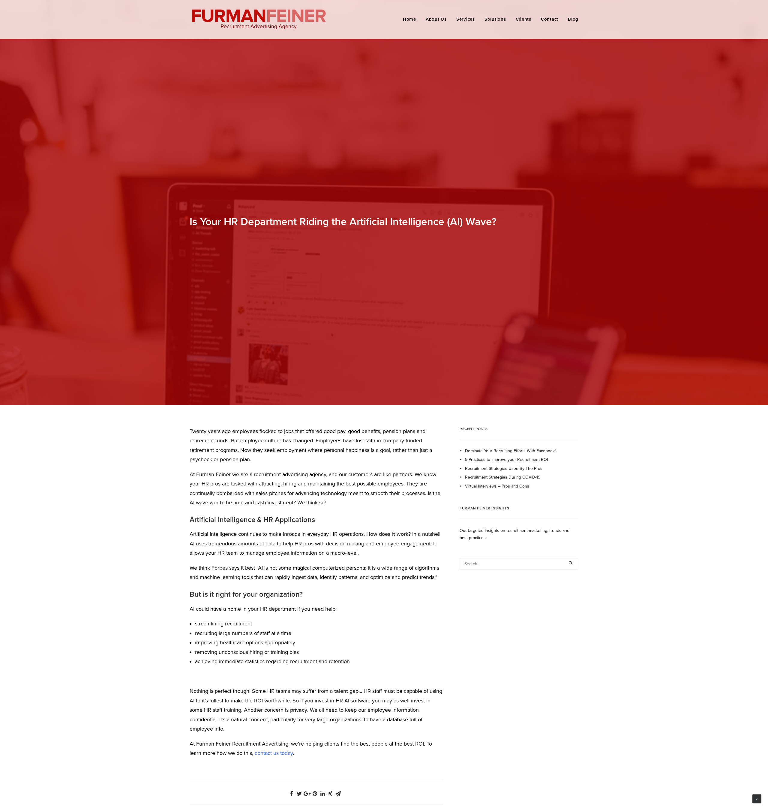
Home (409, 19)
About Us (436, 19)
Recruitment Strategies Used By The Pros (503, 468)
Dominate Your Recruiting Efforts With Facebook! (510, 450)
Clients (523, 19)
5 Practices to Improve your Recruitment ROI (506, 459)
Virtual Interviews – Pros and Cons (497, 486)
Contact (549, 19)
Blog (573, 19)
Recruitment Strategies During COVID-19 (502, 477)
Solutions (495, 19)
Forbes (220, 568)
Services (465, 19)
